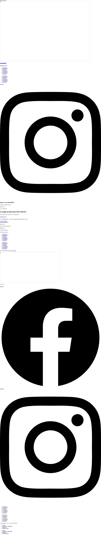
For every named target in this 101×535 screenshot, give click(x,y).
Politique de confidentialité (7, 526)
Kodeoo (14, 250)
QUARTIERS (5, 238)
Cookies (3, 525)
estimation (3, 63)
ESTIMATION (5, 235)
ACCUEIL (4, 234)
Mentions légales (5, 528)
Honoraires (4, 527)
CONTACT (4, 240)
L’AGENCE (4, 237)
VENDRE (4, 236)
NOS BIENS (4, 239)
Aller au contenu (3, 0)
